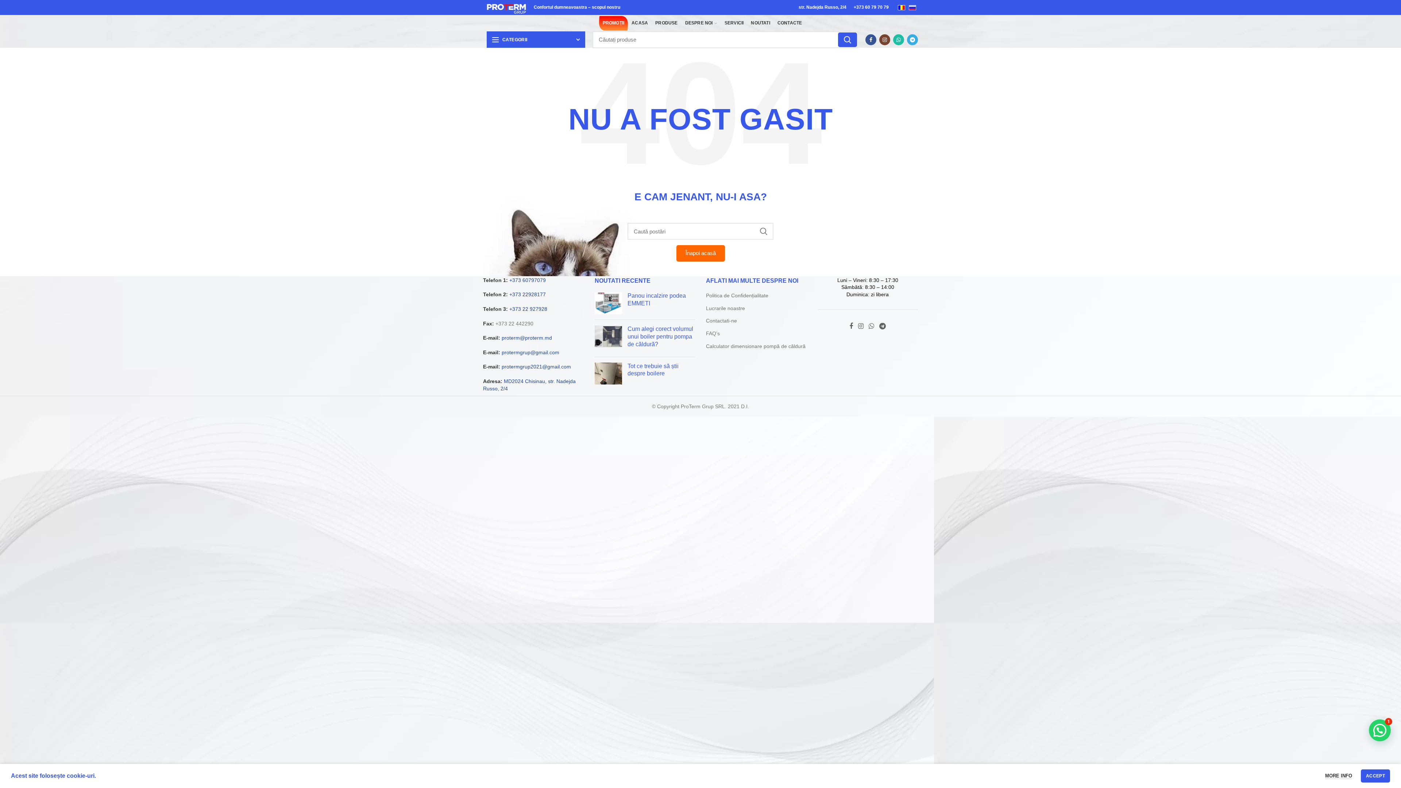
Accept (1375, 776)
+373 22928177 (527, 294)
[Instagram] (884, 39)
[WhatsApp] (898, 39)
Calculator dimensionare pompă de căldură (756, 346)
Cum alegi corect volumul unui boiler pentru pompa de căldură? (660, 336)
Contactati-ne (721, 321)
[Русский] (912, 7)
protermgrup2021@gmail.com (536, 367)
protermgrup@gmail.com (530, 352)
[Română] (901, 7)
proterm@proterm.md (527, 338)
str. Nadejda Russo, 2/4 (822, 7)
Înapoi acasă (701, 253)
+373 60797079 (527, 280)
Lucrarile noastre (725, 308)
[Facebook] (870, 39)
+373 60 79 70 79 (871, 7)
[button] (1380, 730)
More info (1338, 776)
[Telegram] (912, 39)
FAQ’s (713, 333)
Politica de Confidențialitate (737, 295)
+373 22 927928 (528, 309)
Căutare (847, 39)
